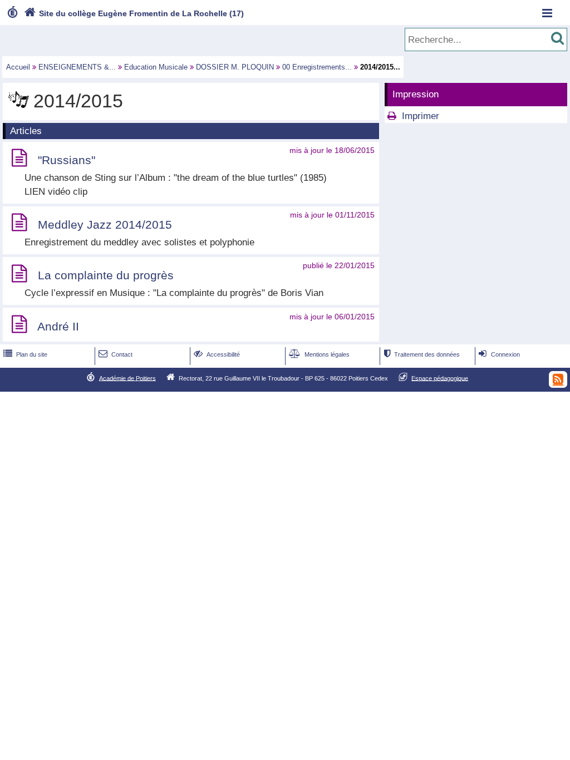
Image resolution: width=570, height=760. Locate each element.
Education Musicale (156, 67)
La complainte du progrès (106, 275)
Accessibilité (217, 354)
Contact (115, 354)
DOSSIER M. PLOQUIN (235, 67)
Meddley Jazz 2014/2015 (105, 224)
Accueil (18, 67)
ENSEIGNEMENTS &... (77, 67)
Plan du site (25, 354)
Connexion (499, 354)
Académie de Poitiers (127, 377)
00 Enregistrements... (317, 67)
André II (58, 326)
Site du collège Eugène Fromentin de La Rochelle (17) (133, 13)
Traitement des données (422, 354)
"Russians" (66, 160)
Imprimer (420, 116)
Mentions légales (319, 354)
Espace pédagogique (439, 377)
